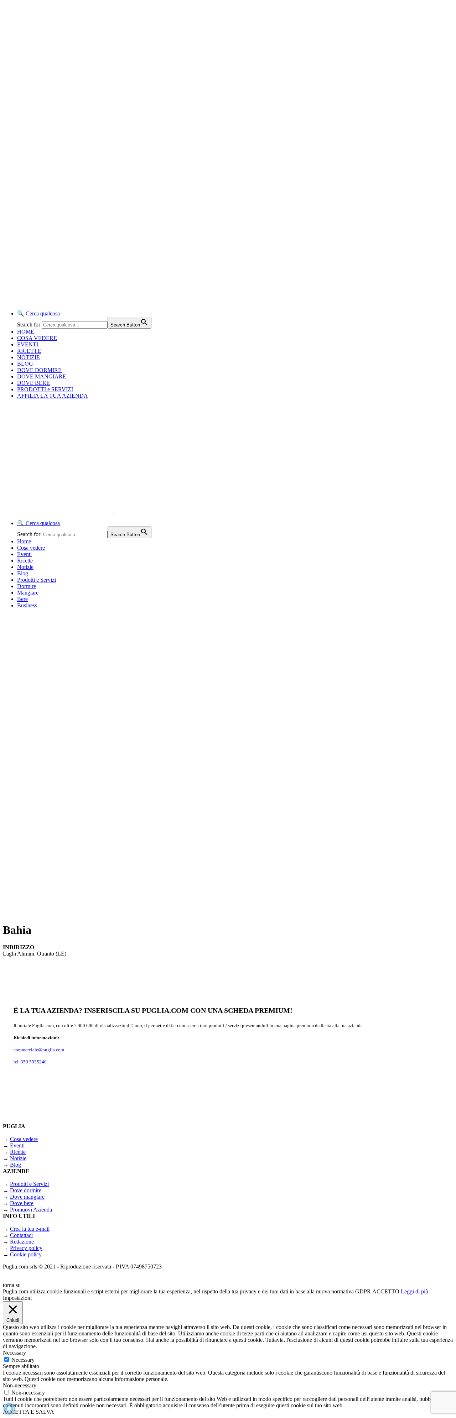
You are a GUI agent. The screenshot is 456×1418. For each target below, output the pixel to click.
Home (24, 541)
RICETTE (29, 351)
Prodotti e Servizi (36, 580)
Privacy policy (26, 1248)
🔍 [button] (38, 313)
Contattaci (21, 1235)
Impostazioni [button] (17, 1298)
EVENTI (27, 344)
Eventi (24, 554)
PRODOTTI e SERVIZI (45, 389)
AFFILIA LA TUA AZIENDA (52, 396)
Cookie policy (26, 1254)
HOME (25, 332)
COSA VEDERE (37, 338)
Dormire (26, 586)
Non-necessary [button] (19, 1385)
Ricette (25, 561)
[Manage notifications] (9, 1408)
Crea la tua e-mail (30, 1229)
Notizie (25, 567)
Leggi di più (414, 1291)
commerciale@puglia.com (39, 1049)
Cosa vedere (31, 548)
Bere (22, 599)
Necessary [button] (14, 1353)
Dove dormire (25, 1190)
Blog (22, 573)
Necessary (23, 1360)
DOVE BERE (33, 383)
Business (27, 605)
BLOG (25, 364)
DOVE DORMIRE (39, 370)
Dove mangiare (27, 1197)
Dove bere (21, 1203)
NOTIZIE (28, 357)
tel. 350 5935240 (30, 1061)
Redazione (22, 1242)
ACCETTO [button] (385, 1291)
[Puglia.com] (130, 511)
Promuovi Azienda (31, 1210)
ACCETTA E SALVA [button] (28, 1412)
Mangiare (27, 593)
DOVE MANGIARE (41, 376)
